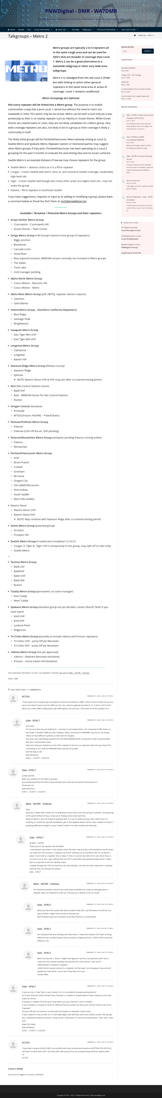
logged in (23, 1074)
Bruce (129, 180)
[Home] (135, 35)
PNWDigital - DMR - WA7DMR (81, 10)
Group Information (42, 29)
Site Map (75, 29)
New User (62, 29)
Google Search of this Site (131, 253)
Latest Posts (126, 59)
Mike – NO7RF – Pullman (79, 673)
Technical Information (106, 29)
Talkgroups (86, 29)
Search (147, 51)
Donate (21, 29)
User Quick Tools (128, 29)
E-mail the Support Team (130, 230)
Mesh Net (125, 82)
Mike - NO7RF (132, 115)
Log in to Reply (107, 696)
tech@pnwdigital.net (74, 201)
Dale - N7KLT (33, 720)
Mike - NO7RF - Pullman (39, 803)
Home (12, 29)
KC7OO (26, 696)
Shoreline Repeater (128, 68)
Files (29, 29)
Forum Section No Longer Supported (135, 96)
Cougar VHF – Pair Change (131, 75)
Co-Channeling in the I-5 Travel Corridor (136, 89)
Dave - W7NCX (132, 137)
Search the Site (127, 47)
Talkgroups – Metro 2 (146, 35)
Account (137, 180)
